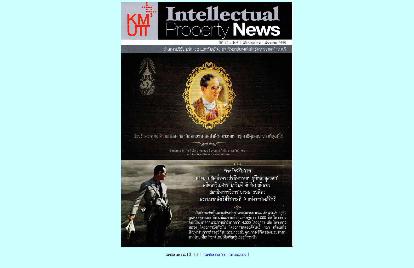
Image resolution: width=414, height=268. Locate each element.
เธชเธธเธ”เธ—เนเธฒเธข (226, 254)
